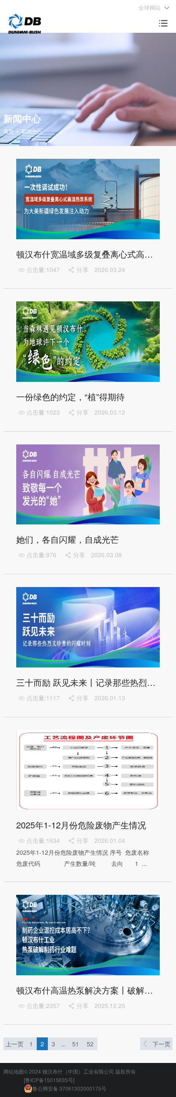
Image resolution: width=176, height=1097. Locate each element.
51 (75, 1044)
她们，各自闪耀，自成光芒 (67, 539)
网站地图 (13, 1071)
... (63, 1044)
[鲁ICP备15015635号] (49, 1079)
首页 (8, 131)
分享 (78, 269)
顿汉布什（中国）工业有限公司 (78, 1071)
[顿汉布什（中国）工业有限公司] (24, 23)
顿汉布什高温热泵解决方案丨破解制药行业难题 (88, 990)
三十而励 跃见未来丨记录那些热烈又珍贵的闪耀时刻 (88, 682)
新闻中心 (31, 131)
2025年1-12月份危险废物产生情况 (81, 825)
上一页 (14, 1044)
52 (90, 1044)
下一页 (161, 1044)
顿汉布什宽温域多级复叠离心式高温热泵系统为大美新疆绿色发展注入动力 (88, 254)
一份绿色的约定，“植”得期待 (70, 396)
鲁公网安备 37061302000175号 (69, 1088)
